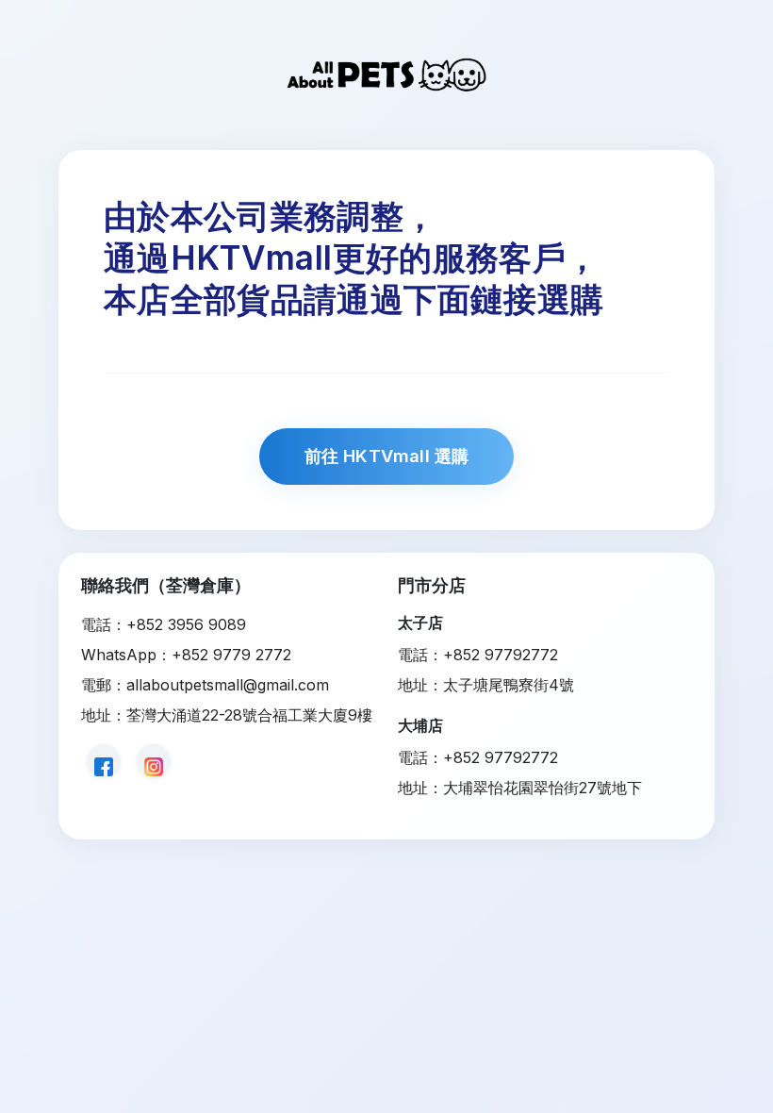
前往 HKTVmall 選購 (386, 455)
